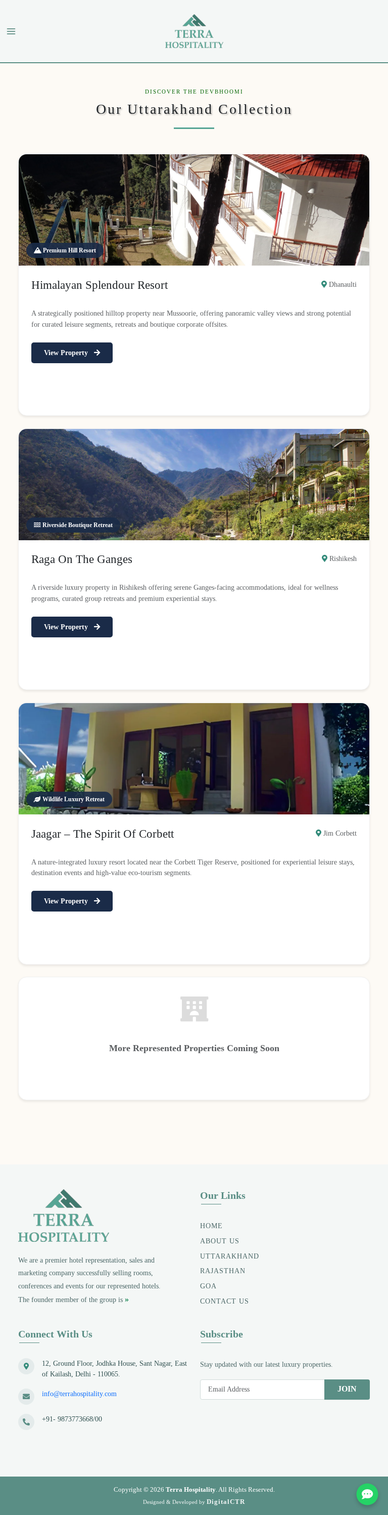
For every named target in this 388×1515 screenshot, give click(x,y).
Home (211, 1226)
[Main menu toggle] (11, 31)
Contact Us (224, 1301)
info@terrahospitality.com (79, 1394)
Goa (208, 1286)
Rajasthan (223, 1271)
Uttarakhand (229, 1256)
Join (347, 1389)
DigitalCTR (226, 1501)
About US (219, 1241)
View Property (67, 353)
